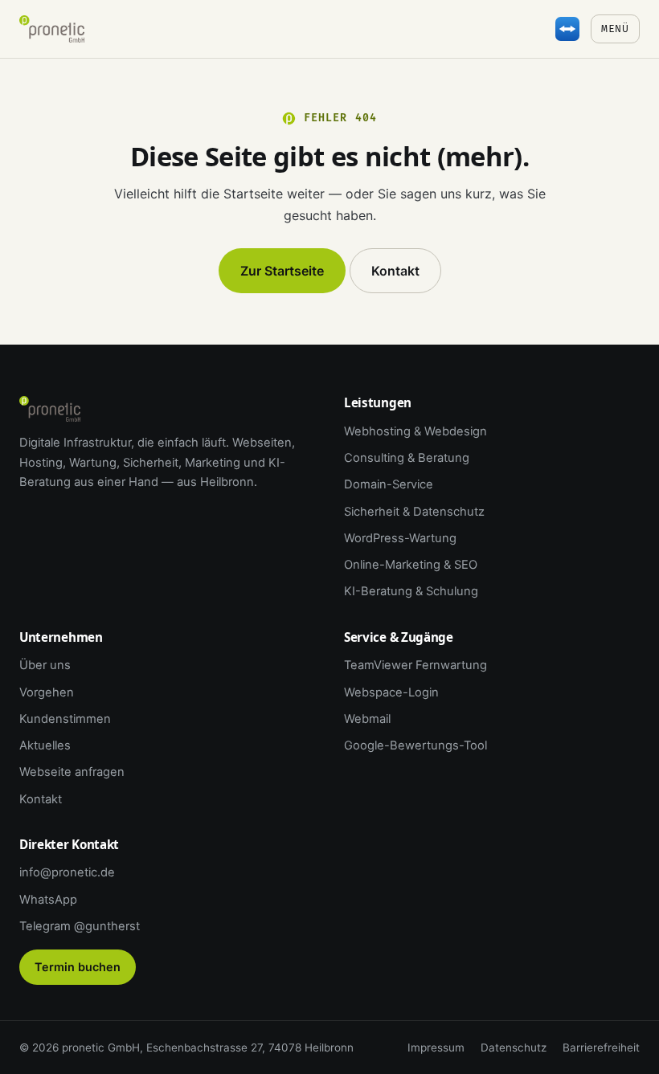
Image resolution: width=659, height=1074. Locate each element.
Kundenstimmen (65, 719)
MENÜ (615, 28)
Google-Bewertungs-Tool (415, 745)
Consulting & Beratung (406, 458)
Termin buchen (78, 967)
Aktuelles (45, 745)
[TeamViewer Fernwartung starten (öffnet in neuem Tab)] (567, 29)
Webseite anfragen (72, 772)
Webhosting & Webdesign (415, 431)
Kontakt (395, 271)
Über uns (45, 665)
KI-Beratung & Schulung (411, 591)
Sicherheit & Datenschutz (414, 511)
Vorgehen (46, 692)
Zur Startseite (282, 271)
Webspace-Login (391, 692)
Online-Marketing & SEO (410, 564)
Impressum (436, 1047)
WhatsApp (48, 899)
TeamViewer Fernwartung (415, 665)
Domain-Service (388, 484)
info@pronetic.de (67, 872)
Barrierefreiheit (601, 1047)
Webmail (367, 719)
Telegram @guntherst (79, 926)
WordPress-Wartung (400, 538)
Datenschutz (513, 1047)
